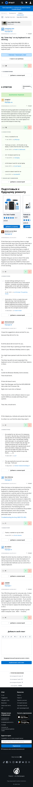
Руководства (12, 13)
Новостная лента (6, 705)
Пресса (19, 695)
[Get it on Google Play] (23, 722)
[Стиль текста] (16, 637)
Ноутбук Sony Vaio (10, 17)
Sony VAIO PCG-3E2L (22, 17)
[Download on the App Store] (23, 717)
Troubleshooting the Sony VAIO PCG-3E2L (13, 517)
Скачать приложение (24, 713)
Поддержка (4, 697)
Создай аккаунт (16, 9)
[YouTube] (17, 762)
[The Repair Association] (29, 762)
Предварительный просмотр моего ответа (16, 658)
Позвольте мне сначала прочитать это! (13, 749)
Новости (19, 697)
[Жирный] (3, 637)
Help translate (15, 757)
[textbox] (16, 647)
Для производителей (23, 708)
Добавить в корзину (12, 226)
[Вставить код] (8, 637)
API (2, 708)
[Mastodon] (20, 762)
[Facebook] (7, 762)
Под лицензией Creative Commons (16, 781)
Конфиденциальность (7, 722)
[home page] (10, 2)
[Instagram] (13, 762)
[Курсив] (5, 637)
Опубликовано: (8, 34)
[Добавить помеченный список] (30, 637)
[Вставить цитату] (23, 637)
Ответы (20, 13)
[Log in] (30, 2)
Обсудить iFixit (5, 700)
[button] (22, 2)
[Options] (2, 17)
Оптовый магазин (22, 703)
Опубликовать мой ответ (16, 662)
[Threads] (26, 762)
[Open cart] (26, 2)
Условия (3, 725)
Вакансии (4, 703)
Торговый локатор (22, 705)
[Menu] (2, 2)
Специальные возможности (5, 718)
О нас (2, 695)
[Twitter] (10, 762)
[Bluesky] (23, 762)
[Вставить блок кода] (20, 637)
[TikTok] (4, 762)
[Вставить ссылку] (11, 637)
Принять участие (22, 700)
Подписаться (16, 746)
